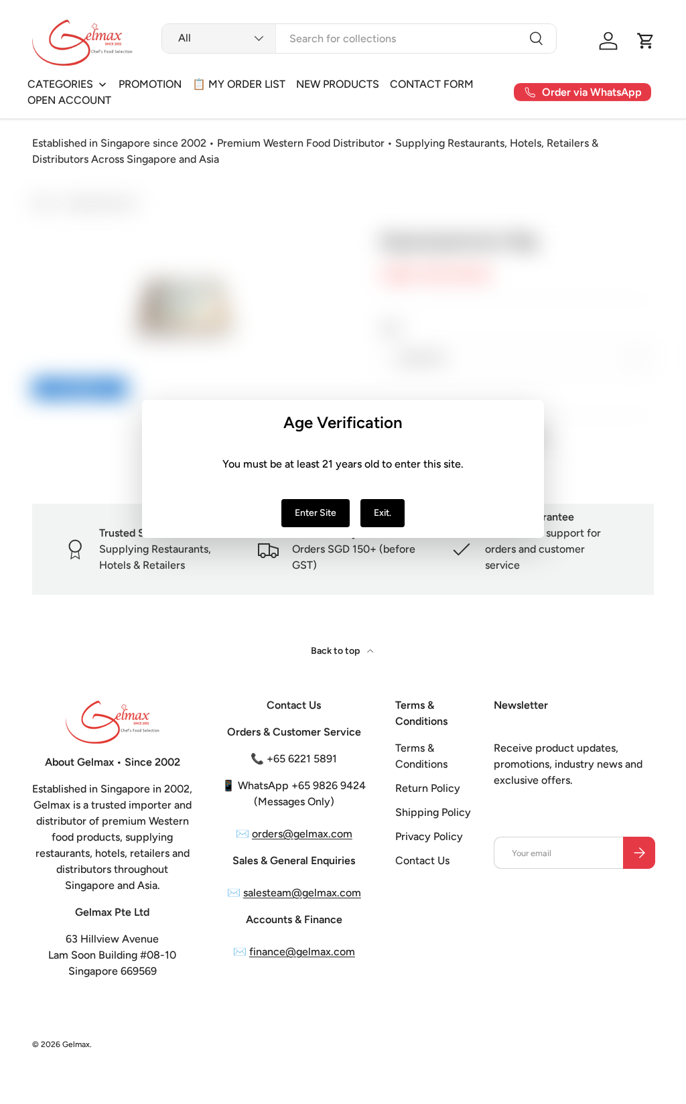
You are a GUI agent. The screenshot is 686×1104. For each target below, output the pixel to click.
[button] (646, 41)
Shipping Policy (433, 812)
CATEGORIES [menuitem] (60, 84)
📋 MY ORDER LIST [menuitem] (238, 84)
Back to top (336, 651)
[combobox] (359, 38)
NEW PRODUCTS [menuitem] (337, 84)
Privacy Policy (429, 836)
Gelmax (76, 1044)
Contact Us (422, 860)
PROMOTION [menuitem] (150, 84)
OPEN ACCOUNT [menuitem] (69, 100)
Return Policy (427, 788)
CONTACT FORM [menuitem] (432, 84)
